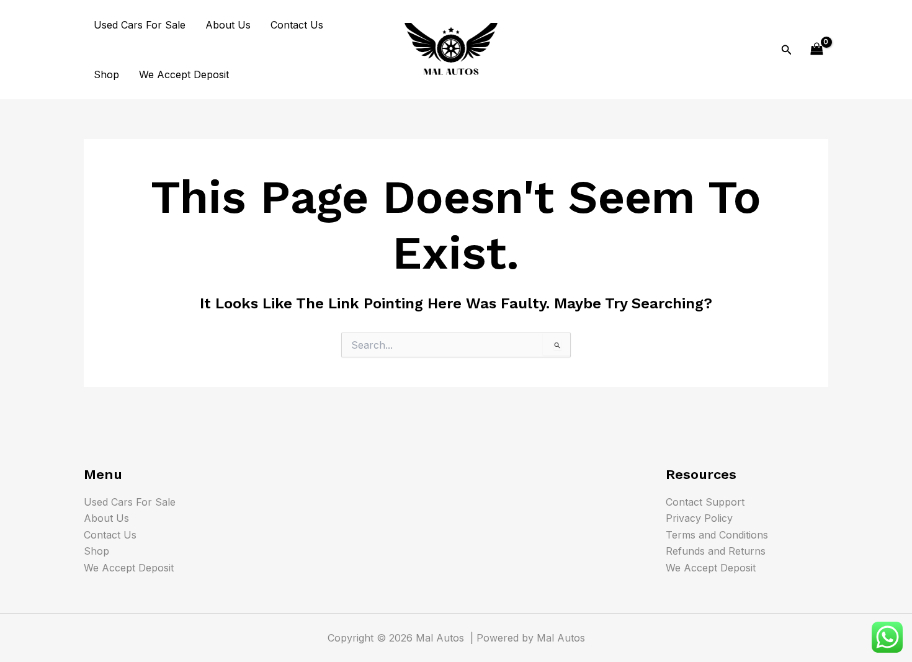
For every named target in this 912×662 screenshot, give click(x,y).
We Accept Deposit (184, 74)
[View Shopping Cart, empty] (816, 49)
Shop (106, 74)
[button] (786, 50)
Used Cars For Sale (140, 25)
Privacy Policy (699, 518)
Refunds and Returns (716, 551)
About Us (228, 25)
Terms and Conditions (717, 535)
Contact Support (705, 502)
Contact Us (296, 25)
